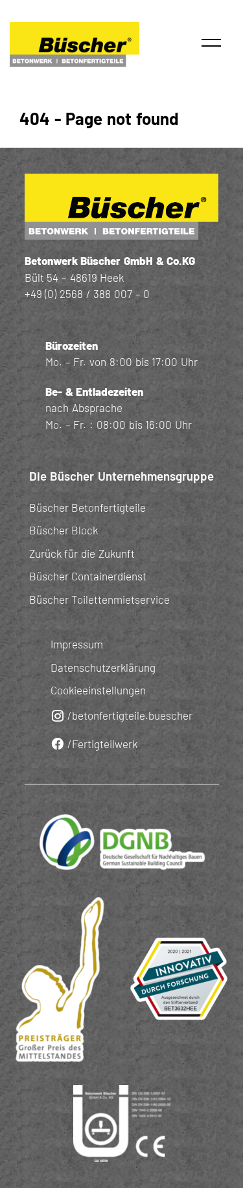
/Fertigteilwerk (102, 743)
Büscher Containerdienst (88, 575)
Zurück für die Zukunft (82, 553)
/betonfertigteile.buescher (129, 715)
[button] (211, 42)
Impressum (77, 643)
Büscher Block (63, 529)
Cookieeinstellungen (98, 689)
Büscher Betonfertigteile (87, 507)
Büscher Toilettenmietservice (99, 599)
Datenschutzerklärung (103, 667)
